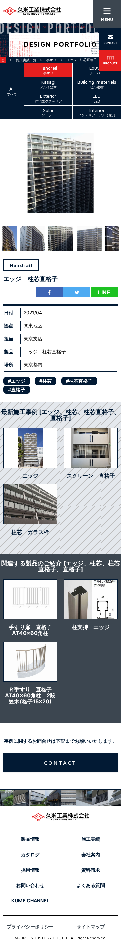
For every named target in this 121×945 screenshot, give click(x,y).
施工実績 (90, 839)
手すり (51, 60)
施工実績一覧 (26, 60)
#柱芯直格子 (79, 381)
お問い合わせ (30, 885)
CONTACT (60, 763)
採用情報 (30, 870)
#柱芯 (45, 381)
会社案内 (90, 854)
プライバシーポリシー (30, 926)
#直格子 (16, 389)
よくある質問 (91, 885)
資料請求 (90, 870)
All (12, 91)
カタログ (30, 854)
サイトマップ (91, 926)
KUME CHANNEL (30, 900)
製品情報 (30, 839)
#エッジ (16, 381)
